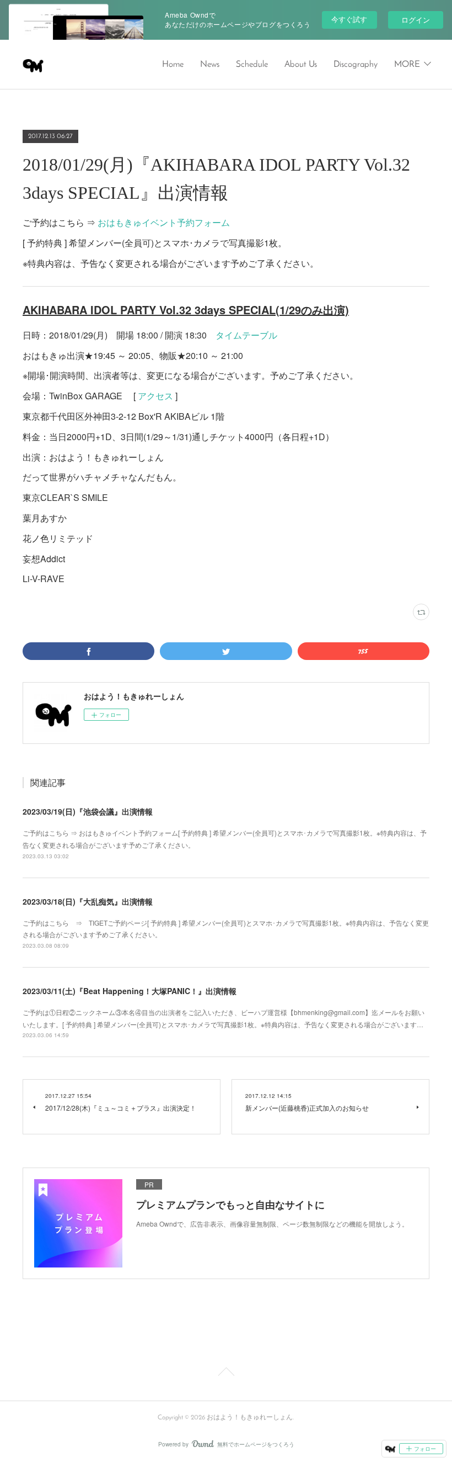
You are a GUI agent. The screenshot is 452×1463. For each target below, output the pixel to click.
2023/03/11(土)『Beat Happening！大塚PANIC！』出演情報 (129, 990)
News (209, 64)
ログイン (415, 19)
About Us (300, 64)
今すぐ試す (349, 19)
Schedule (252, 64)
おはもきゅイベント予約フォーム (164, 222)
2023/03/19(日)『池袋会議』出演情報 (88, 811)
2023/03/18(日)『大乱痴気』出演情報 (88, 901)
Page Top (226, 1373)
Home (173, 64)
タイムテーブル (246, 335)
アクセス (155, 395)
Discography (355, 64)
